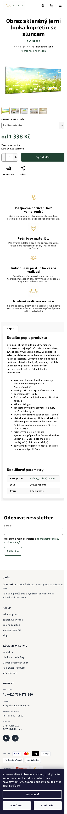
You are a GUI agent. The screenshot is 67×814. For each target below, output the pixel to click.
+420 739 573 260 (20, 694)
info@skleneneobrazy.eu (16, 705)
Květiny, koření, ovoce (42, 478)
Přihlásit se (13, 551)
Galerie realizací (11, 625)
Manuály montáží (12, 630)
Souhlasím (47, 805)
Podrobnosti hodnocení (33, 51)
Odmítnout (17, 805)
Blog (5, 635)
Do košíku (45, 157)
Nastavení (32, 794)
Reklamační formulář (14, 668)
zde (17, 786)
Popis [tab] (10, 328)
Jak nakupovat (11, 614)
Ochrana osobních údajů (16, 663)
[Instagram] (15, 738)
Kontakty (8, 652)
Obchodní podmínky (14, 657)
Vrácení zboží (10, 673)
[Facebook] (6, 738)
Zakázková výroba (13, 620)
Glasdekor (33, 41)
